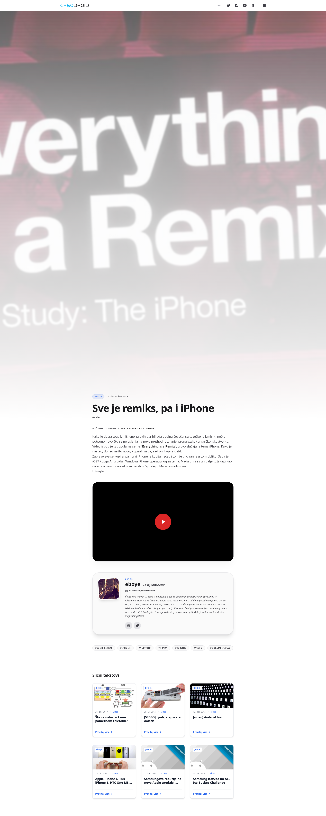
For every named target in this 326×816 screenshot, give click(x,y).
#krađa (162, 647)
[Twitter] (137, 625)
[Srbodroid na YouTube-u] (245, 5)
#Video (96, 417)
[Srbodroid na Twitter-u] (228, 5)
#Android (145, 647)
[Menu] (264, 5)
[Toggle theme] (219, 5)
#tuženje (180, 647)
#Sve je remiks (103, 647)
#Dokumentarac (220, 647)
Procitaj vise (102, 732)
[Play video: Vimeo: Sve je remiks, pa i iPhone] (163, 521)
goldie (99, 687)
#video (198, 647)
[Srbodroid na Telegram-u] (253, 5)
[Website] (128, 625)
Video (112, 428)
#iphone (125, 647)
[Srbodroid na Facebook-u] (236, 5)
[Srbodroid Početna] (74, 5)
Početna (98, 428)
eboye (98, 396)
